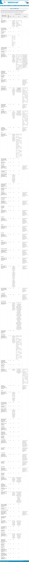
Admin (23, 5)
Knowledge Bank (12, 5)
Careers (20, 5)
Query (17, 5)
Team (3, 5)
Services (6, 5)
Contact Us (26, 5)
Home (1, 5)
